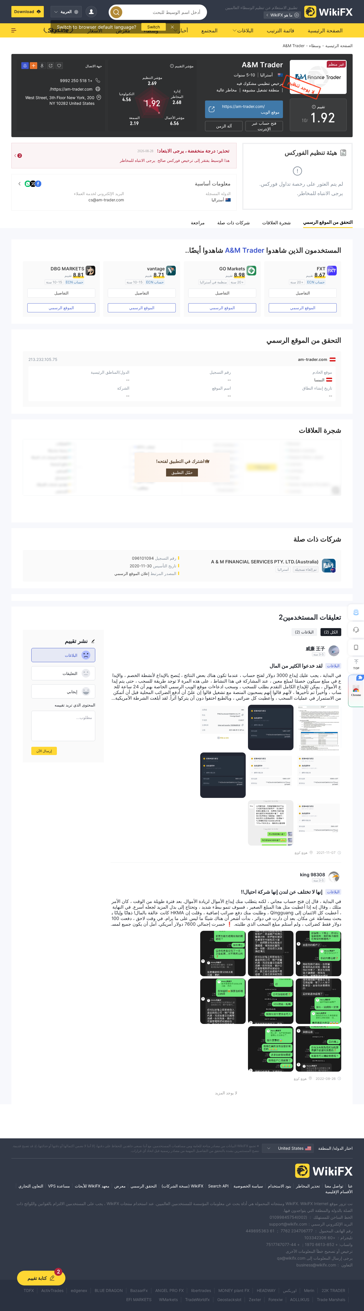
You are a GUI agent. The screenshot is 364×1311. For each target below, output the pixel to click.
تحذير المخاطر (308, 1186)
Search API (218, 1186)
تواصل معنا (334, 1186)
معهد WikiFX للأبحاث (92, 1186)
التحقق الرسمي (144, 1186)
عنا (350, 1186)
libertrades (201, 1290)
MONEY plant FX (233, 1290)
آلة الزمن (224, 126)
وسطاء (315, 45)
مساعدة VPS (59, 1186)
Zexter (255, 1299)
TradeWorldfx (197, 1299)
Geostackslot (229, 1299)
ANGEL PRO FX (169, 1290)
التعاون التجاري (30, 1186)
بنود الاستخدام (279, 1186)
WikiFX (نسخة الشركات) (182, 1186)
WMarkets (168, 1299)
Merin (309, 1290)
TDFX (29, 1290)
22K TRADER (333, 1290)
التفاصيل (303, 292)
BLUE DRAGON (109, 1290)
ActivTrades (52, 1290)
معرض (120, 1186)
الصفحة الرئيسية (339, 45)
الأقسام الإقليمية (339, 1191)
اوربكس (290, 1290)
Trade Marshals (331, 1299)
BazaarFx (139, 1290)
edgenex (79, 1290)
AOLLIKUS (299, 1299)
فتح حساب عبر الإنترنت (264, 126)
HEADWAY (266, 1290)
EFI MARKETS (139, 1299)
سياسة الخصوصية (248, 1186)
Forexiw (275, 1299)
